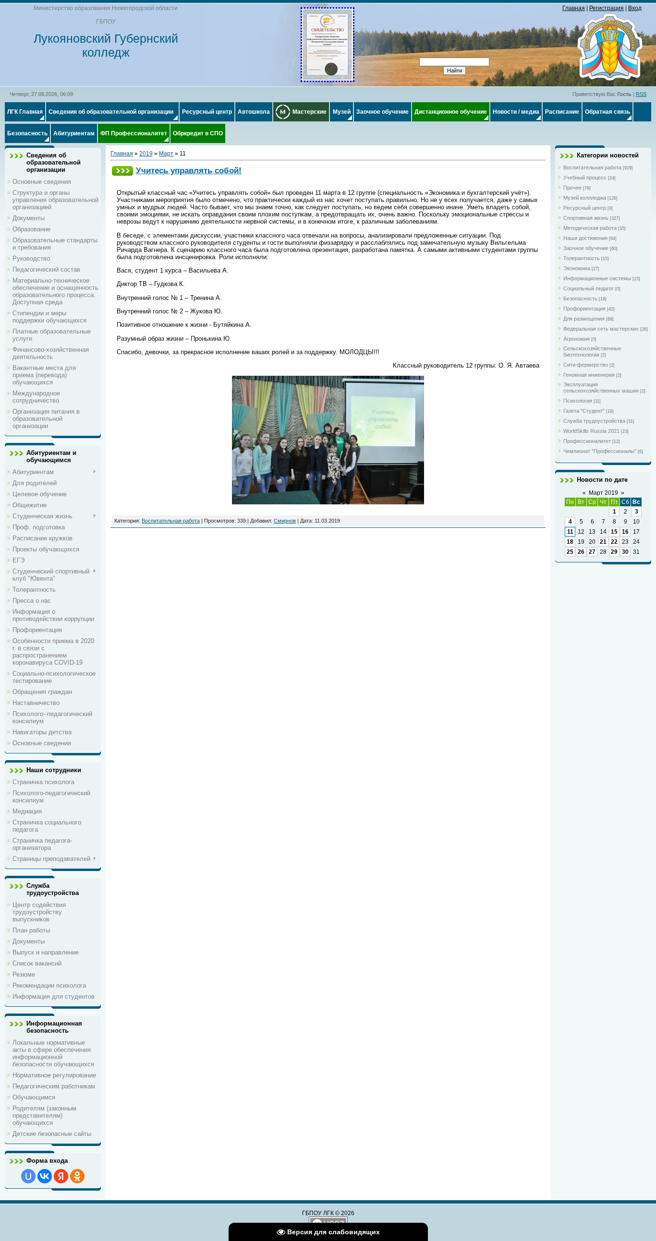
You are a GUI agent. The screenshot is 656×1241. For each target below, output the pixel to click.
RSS (641, 94)
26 (581, 552)
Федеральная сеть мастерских (601, 329)
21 (603, 541)
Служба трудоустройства (594, 421)
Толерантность (581, 258)
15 (614, 531)
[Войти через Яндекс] (61, 1176)
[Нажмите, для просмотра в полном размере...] (327, 78)
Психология (577, 401)
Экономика (576, 268)
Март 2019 (603, 492)
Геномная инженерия (589, 375)
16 (625, 531)
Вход (635, 8)
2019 (146, 153)
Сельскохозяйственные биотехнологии (592, 352)
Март (166, 153)
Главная (573, 8)
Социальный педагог (588, 288)
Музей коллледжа (584, 198)
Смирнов (285, 521)
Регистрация (606, 8)
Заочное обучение (585, 248)
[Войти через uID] (28, 1176)
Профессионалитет (587, 441)
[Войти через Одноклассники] (77, 1176)
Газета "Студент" (584, 411)
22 (614, 541)
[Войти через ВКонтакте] (44, 1176)
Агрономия (576, 339)
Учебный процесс (585, 177)
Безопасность (580, 298)
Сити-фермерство (585, 365)
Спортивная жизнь (585, 218)
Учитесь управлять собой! (189, 170)
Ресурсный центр (584, 208)
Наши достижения (585, 238)
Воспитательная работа (171, 521)
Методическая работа (590, 228)
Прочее (572, 188)
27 (592, 552)
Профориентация (584, 308)
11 (570, 531)
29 (614, 552)
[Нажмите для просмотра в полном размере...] (328, 502)
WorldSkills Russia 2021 (591, 431)
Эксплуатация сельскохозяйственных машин (601, 388)
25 (570, 552)
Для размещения (584, 319)
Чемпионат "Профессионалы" (599, 451)
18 (570, 541)
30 (625, 552)
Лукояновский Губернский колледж (106, 45)
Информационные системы (597, 278)
